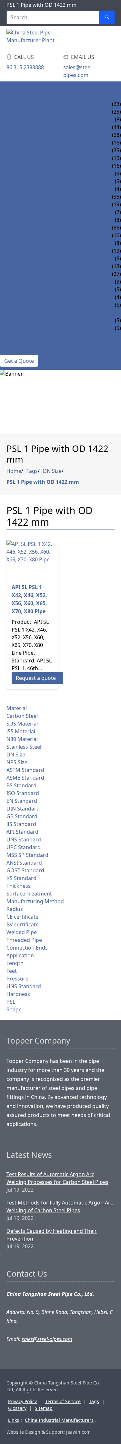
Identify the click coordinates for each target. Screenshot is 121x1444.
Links (13, 1420)
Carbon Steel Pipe (24, 127)
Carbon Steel (22, 715)
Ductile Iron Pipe (23, 181)
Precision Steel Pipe (27, 243)
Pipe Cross (14, 297)
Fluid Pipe (13, 258)
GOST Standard (25, 870)
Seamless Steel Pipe (26, 227)
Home (8, 88)
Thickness (18, 885)
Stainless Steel (23, 746)
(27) (116, 273)
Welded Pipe (21, 932)
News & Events (20, 335)
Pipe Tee (10, 289)
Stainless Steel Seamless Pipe (40, 158)
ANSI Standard (24, 862)
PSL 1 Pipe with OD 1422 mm (42, 481)
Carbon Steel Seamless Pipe (37, 134)
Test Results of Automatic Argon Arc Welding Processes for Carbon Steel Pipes (57, 1178)
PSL (10, 1001)
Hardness (18, 994)
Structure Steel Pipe (28, 235)
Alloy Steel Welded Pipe (33, 119)
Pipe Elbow (15, 281)
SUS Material (22, 723)
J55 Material (20, 731)
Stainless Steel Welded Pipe (38, 165)
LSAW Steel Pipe (20, 212)
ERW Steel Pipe (19, 204)
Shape (14, 1009)
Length (15, 963)
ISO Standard (22, 793)
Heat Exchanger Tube (29, 250)
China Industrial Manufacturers (59, 1420)
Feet (11, 970)
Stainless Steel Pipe (26, 150)
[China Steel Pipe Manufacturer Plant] (45, 38)
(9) (118, 173)
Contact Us (15, 351)
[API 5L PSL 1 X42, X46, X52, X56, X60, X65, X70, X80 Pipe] (32, 559)
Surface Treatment (29, 893)
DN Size (52, 470)
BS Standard (21, 785)
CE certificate (22, 916)
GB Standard (21, 816)
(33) (116, 104)
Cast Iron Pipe (19, 188)
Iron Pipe (12, 173)
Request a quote (36, 677)
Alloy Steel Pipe (21, 104)
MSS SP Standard (27, 854)
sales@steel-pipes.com (78, 71)
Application (20, 955)
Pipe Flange (15, 328)
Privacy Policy (22, 1401)
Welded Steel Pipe (24, 196)
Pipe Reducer (17, 304)
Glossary (17, 1408)
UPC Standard (23, 847)
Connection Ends (27, 947)
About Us (12, 343)
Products (13, 96)
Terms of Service (63, 1401)
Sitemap (44, 1408)
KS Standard (21, 878)
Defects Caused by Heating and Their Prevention (51, 1234)
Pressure (17, 978)
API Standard (22, 831)
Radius (14, 909)
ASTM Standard (25, 770)
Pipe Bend (13, 312)
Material (16, 708)
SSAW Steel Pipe (20, 219)
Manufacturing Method (35, 901)
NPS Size (16, 762)
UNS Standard (23, 839)
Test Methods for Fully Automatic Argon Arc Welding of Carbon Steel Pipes (59, 1206)
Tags (32, 470)
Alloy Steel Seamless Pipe (35, 111)
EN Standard (21, 800)
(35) (116, 150)
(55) (116, 227)
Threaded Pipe (24, 939)
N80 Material (22, 739)
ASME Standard (25, 777)
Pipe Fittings (17, 273)
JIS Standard (21, 824)
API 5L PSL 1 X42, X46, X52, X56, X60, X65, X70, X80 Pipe (29, 599)
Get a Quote (19, 360)
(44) (116, 127)
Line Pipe (11, 266)
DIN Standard (23, 808)
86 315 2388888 (25, 67)
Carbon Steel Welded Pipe (35, 142)
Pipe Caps (12, 320)
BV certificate (22, 924)
